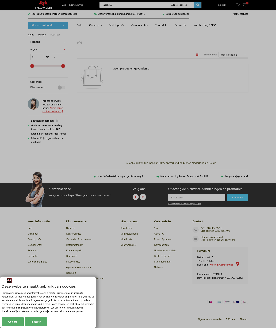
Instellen (36, 321)
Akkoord (12, 321)
